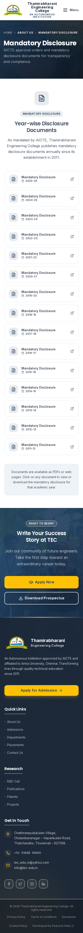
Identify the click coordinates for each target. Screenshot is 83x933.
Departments (16, 737)
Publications (16, 789)
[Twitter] (20, 883)
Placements (15, 745)
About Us (13, 722)
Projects (13, 804)
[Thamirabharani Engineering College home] (13, 10)
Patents (12, 797)
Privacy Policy (16, 917)
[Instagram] (31, 883)
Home (8, 32)
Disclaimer (69, 917)
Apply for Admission (39, 690)
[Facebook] (8, 883)
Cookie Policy (18, 925)
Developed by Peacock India (51, 925)
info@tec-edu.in (26, 868)
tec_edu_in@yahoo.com (31, 862)
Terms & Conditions (44, 917)
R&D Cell (13, 781)
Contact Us (15, 752)
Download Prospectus (45, 598)
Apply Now (44, 582)
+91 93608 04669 (27, 853)
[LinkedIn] (43, 883)
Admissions (15, 729)
